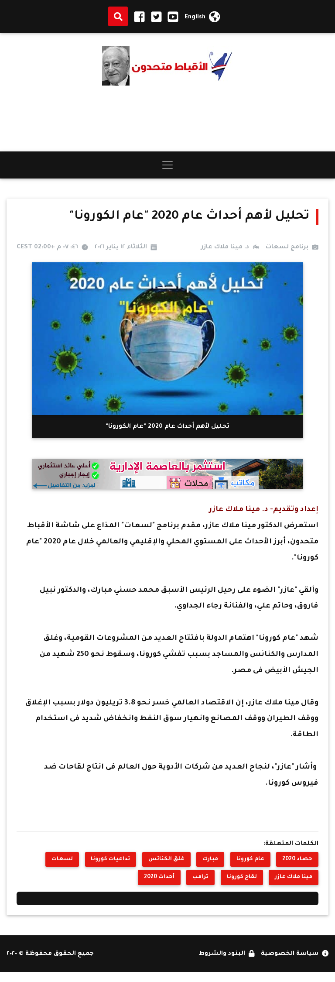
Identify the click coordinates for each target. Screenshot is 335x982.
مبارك (210, 859)
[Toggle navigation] (167, 165)
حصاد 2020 (297, 859)
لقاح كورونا (242, 877)
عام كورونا (250, 859)
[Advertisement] (167, 118)
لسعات (62, 859)
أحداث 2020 (159, 877)
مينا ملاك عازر (293, 877)
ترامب (200, 877)
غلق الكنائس (166, 859)
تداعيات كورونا (110, 859)
